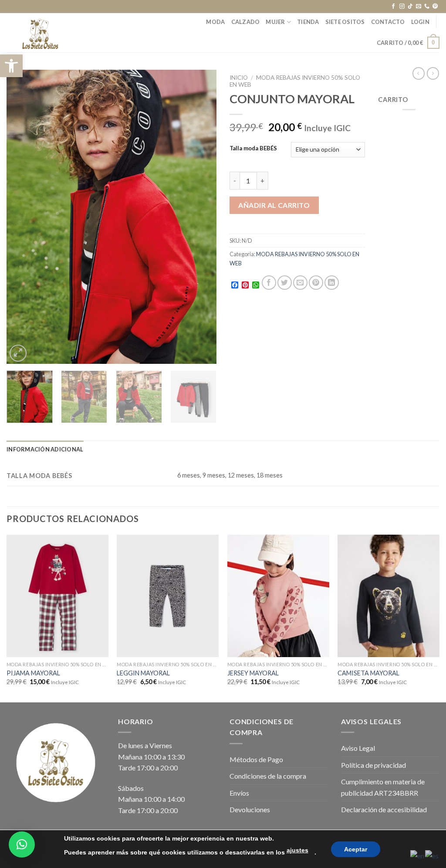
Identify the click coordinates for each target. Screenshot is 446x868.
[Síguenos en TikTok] (410, 6)
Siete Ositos (345, 21)
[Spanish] (432, 855)
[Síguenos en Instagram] (402, 6)
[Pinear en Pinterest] (316, 282)
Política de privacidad (373, 765)
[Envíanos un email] (418, 6)
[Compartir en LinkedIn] (331, 282)
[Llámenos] (426, 6)
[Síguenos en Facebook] (393, 6)
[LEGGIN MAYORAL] (168, 596)
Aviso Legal (358, 748)
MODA (215, 21)
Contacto (388, 21)
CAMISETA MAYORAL (368, 673)
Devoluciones (250, 809)
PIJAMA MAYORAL (33, 673)
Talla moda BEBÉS (253, 149)
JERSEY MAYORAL (253, 673)
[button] (11, 65)
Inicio (239, 77)
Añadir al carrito (274, 205)
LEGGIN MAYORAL (143, 673)
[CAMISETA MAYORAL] (388, 596)
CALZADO (245, 21)
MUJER (275, 21)
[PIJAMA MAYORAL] (57, 596)
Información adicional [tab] (45, 449)
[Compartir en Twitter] (284, 282)
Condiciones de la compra (268, 776)
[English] (417, 855)
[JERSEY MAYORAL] (278, 596)
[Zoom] (18, 353)
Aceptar (355, 849)
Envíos (239, 793)
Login (420, 21)
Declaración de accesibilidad (384, 809)
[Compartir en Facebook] (269, 282)
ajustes (297, 850)
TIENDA (308, 21)
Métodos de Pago (256, 759)
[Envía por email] (300, 282)
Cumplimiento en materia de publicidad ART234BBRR (383, 787)
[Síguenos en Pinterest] (435, 6)
